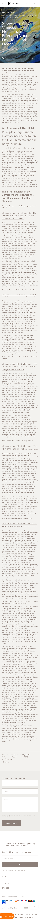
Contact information (26, 917)
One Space (10, 12)
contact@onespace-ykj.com (13, 896)
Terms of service (31, 914)
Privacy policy (19, 914)
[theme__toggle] (26, 4)
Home (3, 12)
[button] (30, 4)
